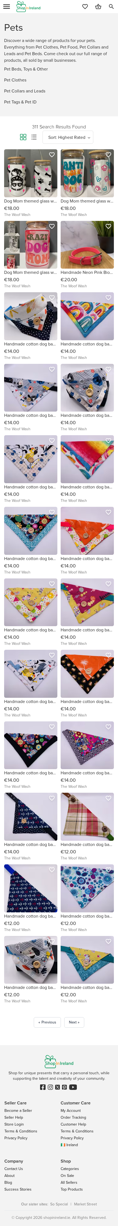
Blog (8, 1182)
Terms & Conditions (20, 1131)
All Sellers (69, 1182)
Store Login (14, 1124)
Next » (74, 1022)
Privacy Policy (15, 1138)
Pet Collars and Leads (24, 91)
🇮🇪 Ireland (69, 1145)
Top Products (72, 1189)
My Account (71, 1110)
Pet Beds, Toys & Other (26, 69)
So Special (59, 1204)
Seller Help (13, 1117)
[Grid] (23, 138)
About (9, 1176)
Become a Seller (18, 1110)
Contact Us (13, 1169)
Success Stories (18, 1189)
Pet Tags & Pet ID (20, 102)
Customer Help (73, 1124)
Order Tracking (73, 1117)
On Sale (67, 1176)
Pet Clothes (15, 80)
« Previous (47, 1022)
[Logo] (28, 6)
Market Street (85, 1204)
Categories (70, 1169)
